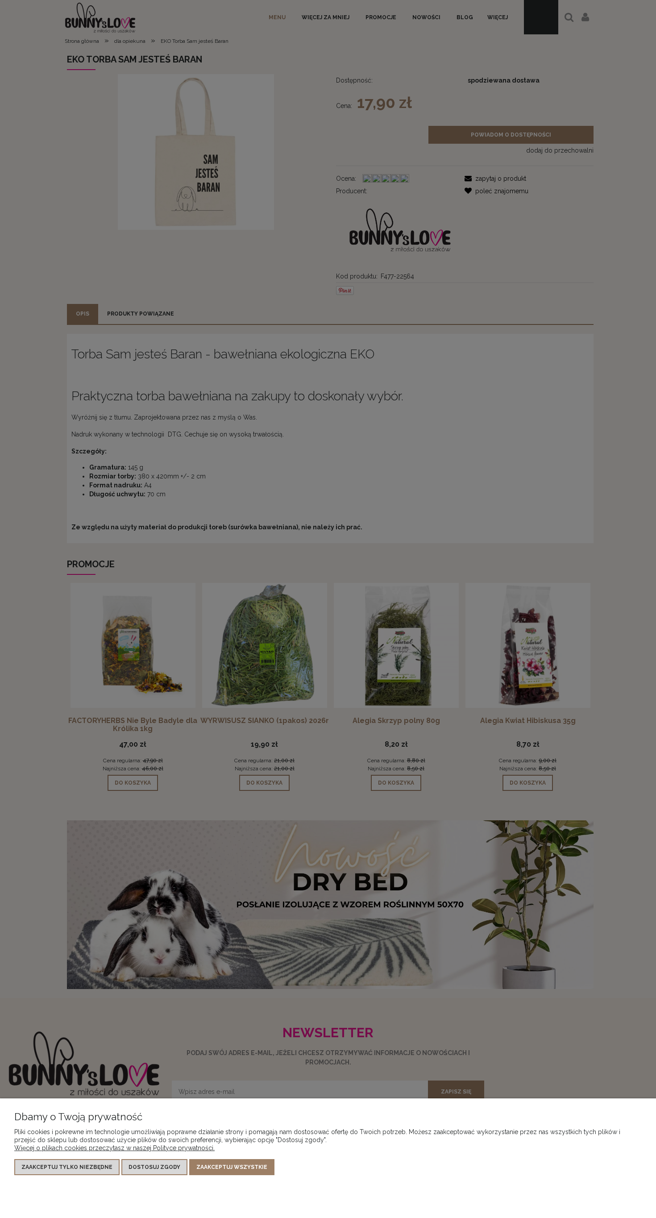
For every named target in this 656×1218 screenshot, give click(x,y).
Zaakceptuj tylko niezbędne (66, 1167)
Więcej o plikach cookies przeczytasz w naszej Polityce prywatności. (114, 1147)
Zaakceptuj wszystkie (231, 1167)
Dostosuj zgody (154, 1167)
